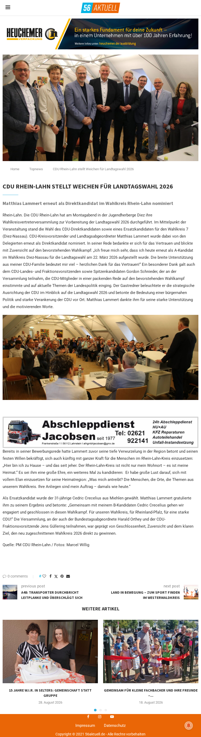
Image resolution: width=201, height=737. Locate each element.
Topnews (36, 169)
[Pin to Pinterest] (62, 576)
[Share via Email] (68, 576)
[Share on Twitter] (56, 576)
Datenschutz (115, 725)
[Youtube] (112, 716)
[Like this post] (44, 576)
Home (14, 169)
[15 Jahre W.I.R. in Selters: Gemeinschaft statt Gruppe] (50, 651)
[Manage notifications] (189, 725)
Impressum (85, 725)
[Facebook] (88, 716)
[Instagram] (99, 716)
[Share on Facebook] (50, 576)
